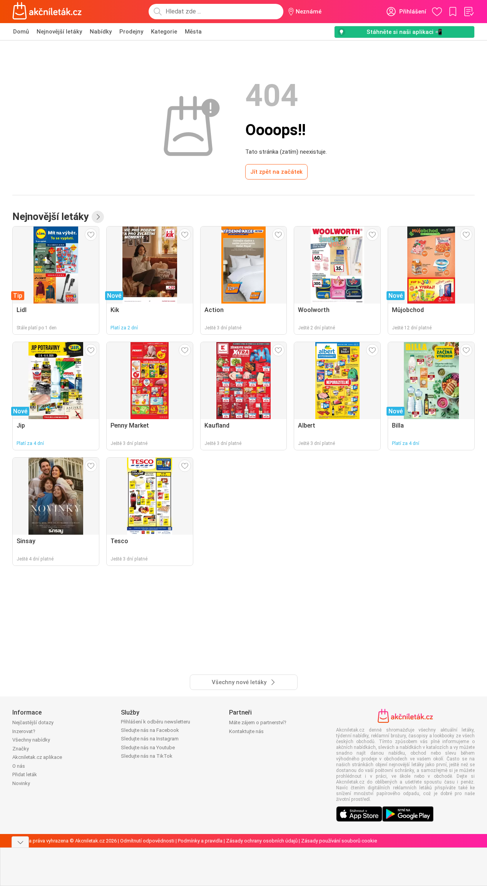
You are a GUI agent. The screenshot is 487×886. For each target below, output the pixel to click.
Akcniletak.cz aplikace (37, 757)
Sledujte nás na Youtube (148, 747)
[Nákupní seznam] (468, 11)
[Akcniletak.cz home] (47, 11)
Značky (20, 749)
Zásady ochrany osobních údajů (262, 841)
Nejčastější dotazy (33, 722)
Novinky (21, 783)
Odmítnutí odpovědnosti (147, 841)
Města (193, 31)
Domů (21, 31)
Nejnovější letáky (59, 31)
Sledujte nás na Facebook (150, 730)
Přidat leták (24, 774)
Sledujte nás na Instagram (150, 739)
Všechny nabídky (31, 740)
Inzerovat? (23, 731)
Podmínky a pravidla (200, 841)
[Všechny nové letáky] (98, 217)
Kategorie (164, 31)
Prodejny (131, 31)
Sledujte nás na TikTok (146, 756)
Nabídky (101, 31)
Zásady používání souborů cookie (339, 841)
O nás (18, 766)
